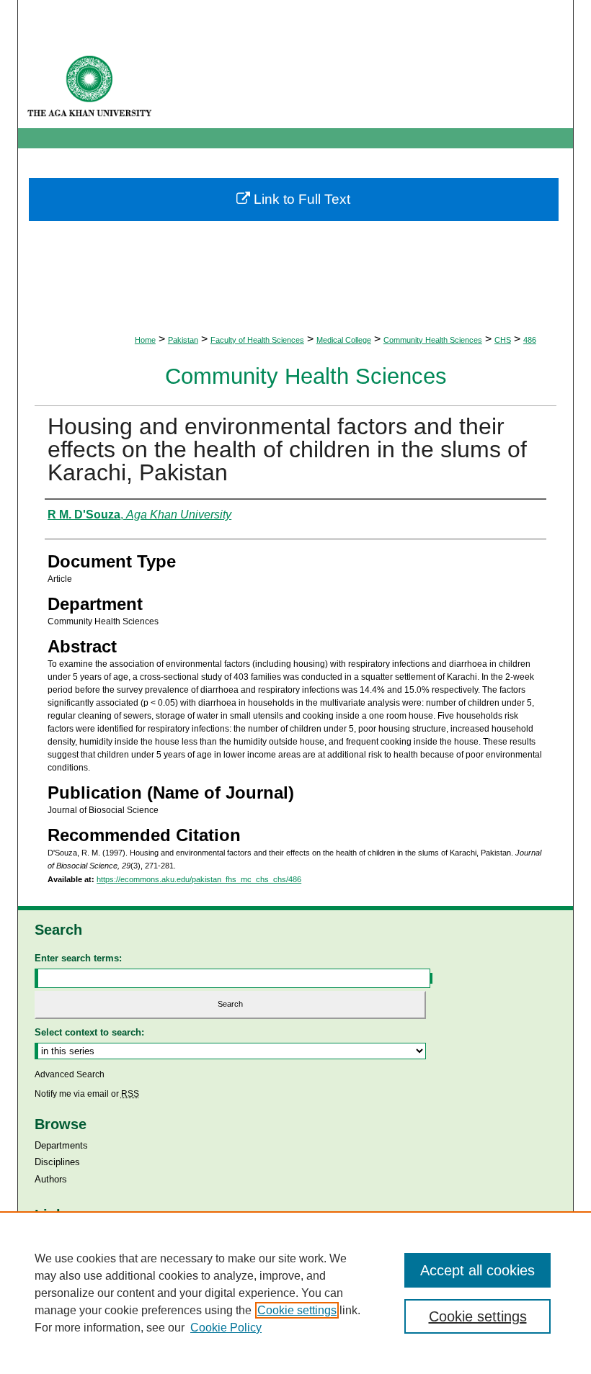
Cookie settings (297, 1310)
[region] (295, 1292)
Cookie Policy (226, 1327)
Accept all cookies (477, 1270)
